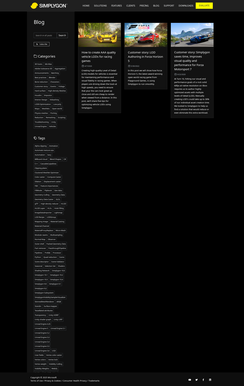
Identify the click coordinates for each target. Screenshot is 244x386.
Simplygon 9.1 (55, 284)
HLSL (49, 208)
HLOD (63, 203)
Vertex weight (40, 364)
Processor (57, 252)
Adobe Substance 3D (43, 68)
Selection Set (50, 266)
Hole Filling (59, 208)
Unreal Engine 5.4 (42, 341)
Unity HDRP (54, 315)
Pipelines (38, 252)
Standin (38, 306)
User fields (39, 355)
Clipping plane (41, 168)
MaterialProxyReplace (44, 230)
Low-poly (57, 104)
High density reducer (49, 203)
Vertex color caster (54, 355)
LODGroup (51, 217)
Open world (57, 108)
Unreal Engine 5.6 (42, 350)
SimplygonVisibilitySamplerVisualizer (50, 297)
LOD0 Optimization (43, 104)
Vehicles (52, 126)
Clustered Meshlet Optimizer (47, 172)
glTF (36, 203)
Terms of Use (36, 380)
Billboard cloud (41, 159)
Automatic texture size (44, 150)
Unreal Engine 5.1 (58, 328)
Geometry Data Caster (44, 199)
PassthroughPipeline (57, 248)
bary (49, 154)
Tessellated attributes (44, 310)
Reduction (39, 117)
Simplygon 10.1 (41, 275)
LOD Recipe (39, 217)
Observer (52, 239)
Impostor (48, 95)
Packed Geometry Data (56, 244)
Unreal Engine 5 (41, 328)
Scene (61, 257)
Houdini (38, 95)
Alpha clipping (41, 146)
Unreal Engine (41, 126)
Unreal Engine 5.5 (42, 346)
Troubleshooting (42, 122)
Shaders (61, 266)
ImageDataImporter (43, 212)
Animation (53, 146)
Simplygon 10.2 (56, 275)
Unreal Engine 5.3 (42, 337)
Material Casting (57, 221)
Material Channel (42, 226)
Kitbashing (54, 99)
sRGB (58, 301)
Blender (52, 77)
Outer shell (39, 244)
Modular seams (41, 235)
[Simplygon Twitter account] (196, 380)
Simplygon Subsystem (44, 292)
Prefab (47, 252)
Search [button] (62, 35)
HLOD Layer (40, 208)
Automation (40, 154)
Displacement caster (52, 181)
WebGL (55, 368)
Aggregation (60, 68)
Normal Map (40, 239)
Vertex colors (40, 359)
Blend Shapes (55, 159)
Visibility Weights (42, 368)
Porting (53, 113)
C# (65, 159)
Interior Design (41, 99)
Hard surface (40, 90)
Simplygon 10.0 (58, 270)
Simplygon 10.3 (41, 279)
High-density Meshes (57, 90)
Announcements (42, 73)
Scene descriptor (42, 261)
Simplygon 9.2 (41, 288)
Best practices (40, 77)
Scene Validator (57, 261)
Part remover (40, 248)
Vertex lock (53, 359)
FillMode (38, 190)
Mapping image (41, 221)
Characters (54, 82)
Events (53, 86)
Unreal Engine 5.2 (42, 333)
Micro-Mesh (61, 230)
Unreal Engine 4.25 (42, 324)
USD (54, 350)
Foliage (62, 86)
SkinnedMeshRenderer (44, 301)
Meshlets (46, 108)
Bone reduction (41, 82)
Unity (53, 122)
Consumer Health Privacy (75, 380)
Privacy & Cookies (53, 380)
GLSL (58, 199)
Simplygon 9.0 (41, 284)
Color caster (40, 177)
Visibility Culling (55, 364)
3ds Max (48, 64)
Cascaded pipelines (48, 163)
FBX (36, 186)
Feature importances (49, 186)
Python (38, 257)
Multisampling (56, 235)
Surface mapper (50, 306)
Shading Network (42, 270)
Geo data (58, 190)
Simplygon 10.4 (56, 279)
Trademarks (94, 380)
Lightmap (58, 212)
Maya (37, 108)
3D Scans (38, 64)
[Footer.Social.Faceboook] (203, 380)
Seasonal (38, 266)
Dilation (38, 181)
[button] (169, 5)
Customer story (41, 86)
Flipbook (48, 190)
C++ (36, 163)
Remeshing (50, 117)
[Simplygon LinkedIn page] (210, 380)
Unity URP (58, 319)
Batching (55, 73)
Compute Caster (54, 177)
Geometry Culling (42, 194)
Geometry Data (58, 194)
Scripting (61, 117)
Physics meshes (41, 113)
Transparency (40, 315)
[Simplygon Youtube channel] (190, 380)
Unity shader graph (43, 319)
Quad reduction (50, 257)
